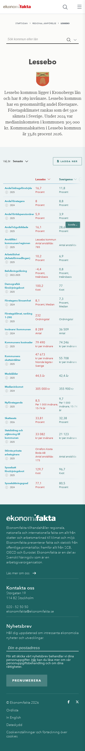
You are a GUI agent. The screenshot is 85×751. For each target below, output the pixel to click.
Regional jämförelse (44, 23)
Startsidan (21, 23)
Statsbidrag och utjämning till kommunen (14, 434)
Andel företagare (15, 201)
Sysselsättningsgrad (16, 483)
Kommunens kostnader (19, 342)
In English (13, 717)
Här (33, 660)
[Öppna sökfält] (65, 7)
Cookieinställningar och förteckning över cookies (36, 734)
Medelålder (11, 373)
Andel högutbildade (16, 227)
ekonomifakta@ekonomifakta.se (30, 611)
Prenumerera (26, 680)
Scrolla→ (73, 224)
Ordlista (12, 710)
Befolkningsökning (16, 270)
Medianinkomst (14, 386)
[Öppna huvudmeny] (79, 7)
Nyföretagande (14, 402)
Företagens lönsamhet (18, 300)
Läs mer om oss (17, 573)
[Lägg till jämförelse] (81, 179)
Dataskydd (14, 725)
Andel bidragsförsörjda (18, 188)
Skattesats (10, 418)
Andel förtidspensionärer (19, 214)
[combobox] (42, 38)
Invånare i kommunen (18, 329)
